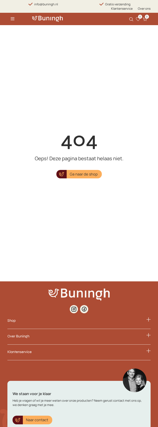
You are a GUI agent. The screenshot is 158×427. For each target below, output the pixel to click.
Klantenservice (122, 8)
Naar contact (37, 419)
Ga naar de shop (84, 174)
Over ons (144, 8)
